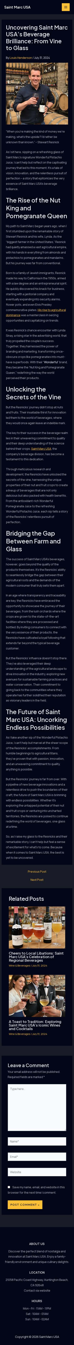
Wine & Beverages (19, 965)
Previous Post (37, 871)
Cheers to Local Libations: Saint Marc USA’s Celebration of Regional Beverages (36, 956)
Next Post (37, 879)
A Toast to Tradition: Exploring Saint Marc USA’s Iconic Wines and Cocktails (35, 1025)
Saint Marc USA (17, 7)
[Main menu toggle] (66, 7)
